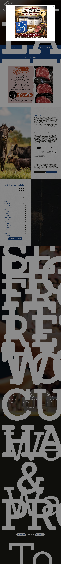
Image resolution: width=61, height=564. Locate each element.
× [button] (53, 6)
